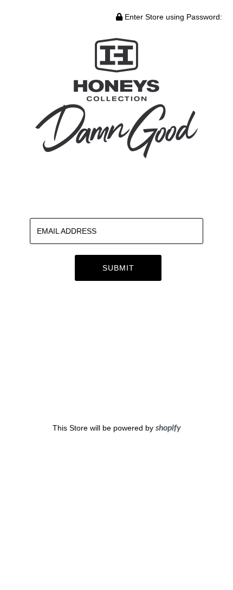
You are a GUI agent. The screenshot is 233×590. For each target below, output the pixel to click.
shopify (168, 428)
